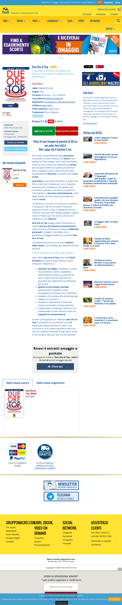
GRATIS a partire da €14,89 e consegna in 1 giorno (44, 465)
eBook (20, 21)
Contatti (114, 14)
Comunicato (9, 134)
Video (35, 21)
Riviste (109, 28)
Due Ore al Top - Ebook (31, 392)
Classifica (39, 538)
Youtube (67, 543)
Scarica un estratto (15, 142)
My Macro (95, 21)
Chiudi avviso (61, 602)
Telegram (67, 532)
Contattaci (96, 544)
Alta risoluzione (16, 127)
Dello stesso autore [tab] (17, 382)
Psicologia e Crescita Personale (59, 101)
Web (6, 127)
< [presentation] (59, 58)
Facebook (67, 536)
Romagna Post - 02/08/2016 (15, 137)
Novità (37, 541)
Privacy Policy (114, 599)
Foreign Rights (13, 538)
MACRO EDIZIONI (54, 98)
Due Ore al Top (19, 170)
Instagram (68, 539)
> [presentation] (62, 58)
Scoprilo (19, 185)
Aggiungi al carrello (43, 131)
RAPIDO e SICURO (20, 464)
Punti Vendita (12, 534)
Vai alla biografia (90, 123)
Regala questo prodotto (66, 131)
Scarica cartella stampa (16, 149)
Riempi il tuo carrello (107, 9)
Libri (5, 21)
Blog (70, 21)
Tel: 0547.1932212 (100, 532)
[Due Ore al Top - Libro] (15, 87)
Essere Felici (46, 105)
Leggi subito (100, 142)
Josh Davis (37, 83)
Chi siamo (87, 14)
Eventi (81, 21)
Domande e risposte (101, 541)
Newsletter (101, 14)
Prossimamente (42, 545)
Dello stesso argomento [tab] (51, 382)
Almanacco (53, 21)
